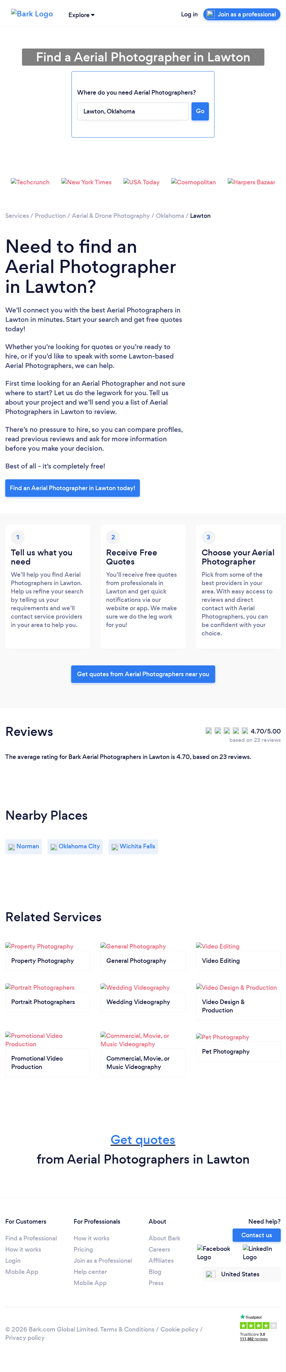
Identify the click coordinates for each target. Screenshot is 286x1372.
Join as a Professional (103, 1260)
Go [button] (200, 111)
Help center (90, 1272)
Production (50, 216)
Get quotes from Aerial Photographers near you (143, 674)
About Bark (164, 1238)
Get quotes (143, 1139)
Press (156, 1283)
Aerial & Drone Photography (111, 216)
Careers (159, 1249)
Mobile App (21, 1272)
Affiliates (161, 1260)
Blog (155, 1272)
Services (17, 216)
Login (13, 1260)
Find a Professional (31, 1238)
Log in (189, 14)
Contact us (256, 1235)
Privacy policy (25, 1338)
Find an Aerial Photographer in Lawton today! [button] (72, 488)
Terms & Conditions (127, 1329)
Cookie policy (179, 1329)
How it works (23, 1249)
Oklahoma (170, 216)
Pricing (83, 1249)
